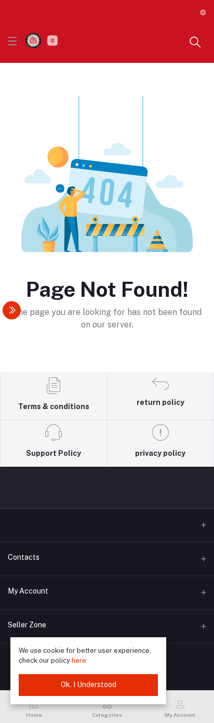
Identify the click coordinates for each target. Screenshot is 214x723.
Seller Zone (27, 625)
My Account (28, 591)
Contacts (23, 557)
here (79, 660)
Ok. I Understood (88, 684)
